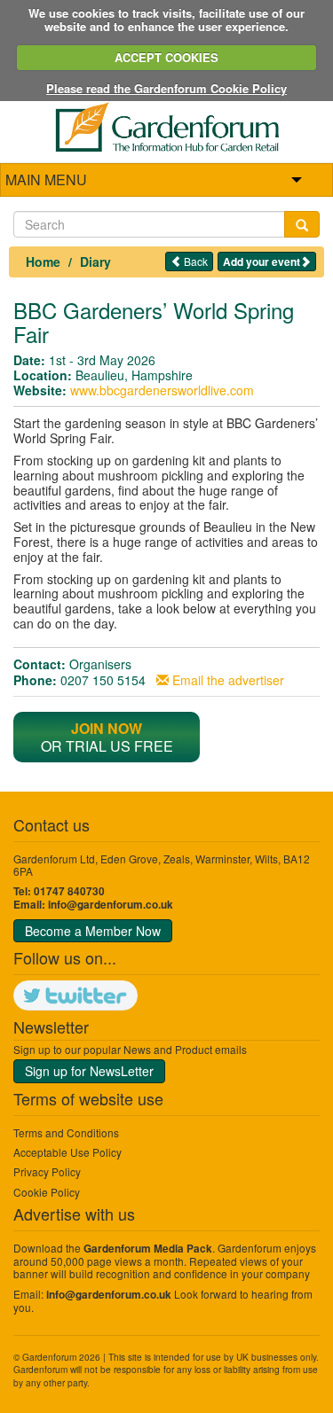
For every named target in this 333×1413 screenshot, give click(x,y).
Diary (95, 261)
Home (43, 261)
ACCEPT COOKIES (166, 57)
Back (194, 261)
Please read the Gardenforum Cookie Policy (166, 88)
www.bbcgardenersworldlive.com (162, 390)
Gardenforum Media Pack (147, 1248)
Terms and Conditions (66, 1132)
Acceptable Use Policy (67, 1151)
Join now (106, 728)
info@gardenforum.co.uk (110, 904)
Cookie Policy (46, 1191)
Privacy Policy (47, 1171)
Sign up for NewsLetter (89, 1071)
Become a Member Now (93, 931)
